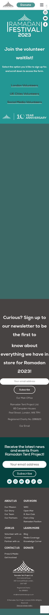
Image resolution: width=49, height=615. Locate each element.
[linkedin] (39, 481)
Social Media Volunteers (24, 102)
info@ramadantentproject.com (24, 433)
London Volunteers (24, 85)
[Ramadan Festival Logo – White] (24, 15)
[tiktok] (33, 481)
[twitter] (9, 481)
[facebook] (45, 24)
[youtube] (45, 18)
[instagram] (45, 12)
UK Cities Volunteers (24, 94)
